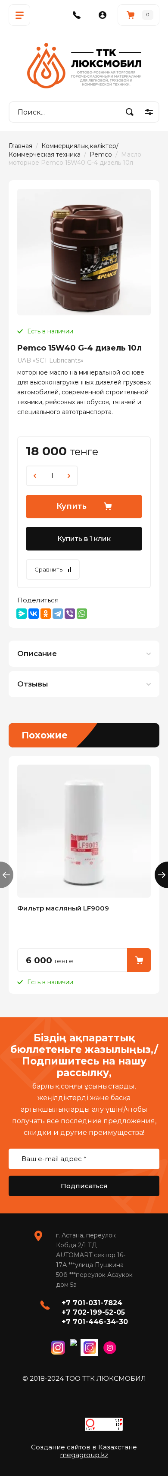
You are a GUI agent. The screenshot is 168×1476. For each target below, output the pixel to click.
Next (161, 875)
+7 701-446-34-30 (95, 1322)
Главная (20, 146)
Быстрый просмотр (84, 831)
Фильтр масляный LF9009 (63, 908)
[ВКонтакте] (33, 613)
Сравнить (48, 569)
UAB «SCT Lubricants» (50, 360)
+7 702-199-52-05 (93, 1312)
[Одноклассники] (45, 613)
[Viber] (70, 613)
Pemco (101, 154)
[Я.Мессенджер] (21, 613)
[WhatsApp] (82, 613)
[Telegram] (58, 613)
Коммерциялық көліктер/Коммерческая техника (63, 150)
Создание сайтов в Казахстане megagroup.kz (84, 1451)
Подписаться (84, 1186)
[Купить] (139, 960)
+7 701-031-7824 (92, 1303)
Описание (37, 653)
